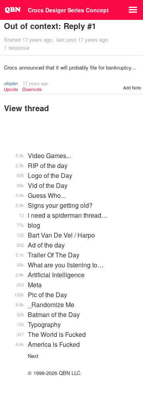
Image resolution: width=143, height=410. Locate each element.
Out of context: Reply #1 (50, 25)
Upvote (11, 89)
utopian (11, 83)
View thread (26, 108)
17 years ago (35, 83)
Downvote (32, 89)
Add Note (132, 87)
